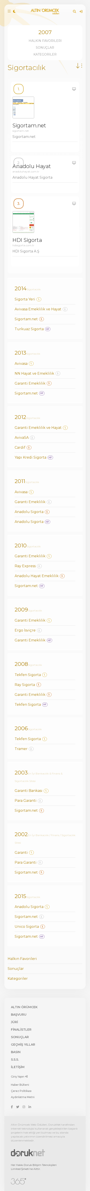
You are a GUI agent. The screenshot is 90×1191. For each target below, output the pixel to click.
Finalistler (21, 1030)
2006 (21, 728)
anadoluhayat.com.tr (25, 171)
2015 (20, 896)
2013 (20, 353)
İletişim (17, 1067)
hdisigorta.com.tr (23, 245)
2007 (45, 32)
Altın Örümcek (24, 1007)
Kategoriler (45, 54)
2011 (20, 481)
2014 (21, 288)
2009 (21, 609)
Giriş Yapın (18, 1076)
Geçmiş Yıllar (23, 1045)
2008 (21, 664)
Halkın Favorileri (45, 41)
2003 (21, 772)
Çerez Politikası (21, 1091)
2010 (21, 545)
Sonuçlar (45, 48)
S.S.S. (15, 1059)
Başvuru (18, 1015)
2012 (20, 417)
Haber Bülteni (20, 1084)
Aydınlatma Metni (23, 1097)
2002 (21, 834)
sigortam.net (20, 130)
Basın (16, 1052)
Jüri (14, 1022)
